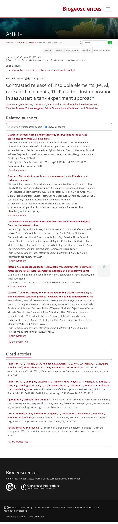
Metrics (86, 50)
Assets (59, 50)
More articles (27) (18, 341)
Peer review (72, 50)
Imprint (21, 516)
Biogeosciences (82, 8)
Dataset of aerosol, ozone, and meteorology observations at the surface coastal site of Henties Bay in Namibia (47, 136)
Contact (10, 516)
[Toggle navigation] (108, 9)
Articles (10, 42)
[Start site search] (110, 43)
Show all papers (56, 126)
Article (48, 50)
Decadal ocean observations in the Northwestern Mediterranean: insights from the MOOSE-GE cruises (49, 223)
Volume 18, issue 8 (26, 42)
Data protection (37, 516)
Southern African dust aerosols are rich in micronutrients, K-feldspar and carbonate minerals (48, 178)
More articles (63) (18, 441)
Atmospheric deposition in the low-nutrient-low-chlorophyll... (44, 70)
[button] (81, 42)
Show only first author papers (26, 126)
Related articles (102, 50)
